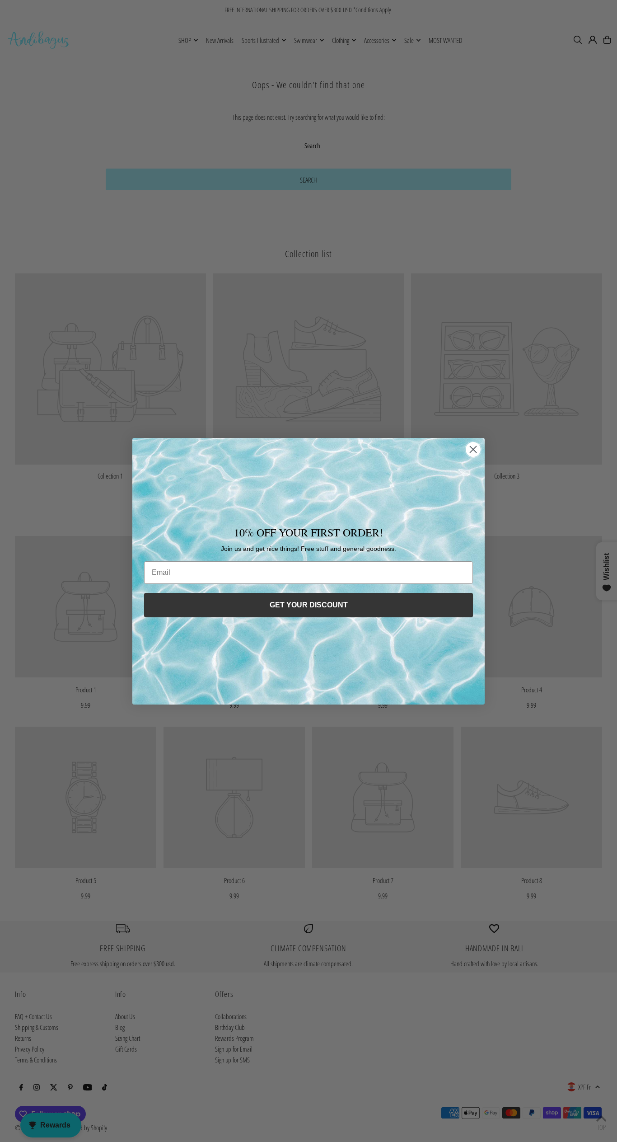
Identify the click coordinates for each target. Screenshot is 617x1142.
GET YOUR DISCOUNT (309, 605)
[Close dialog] (473, 449)
